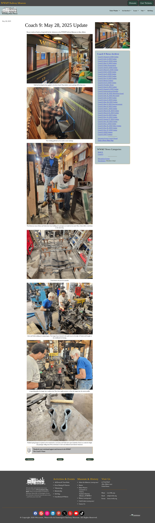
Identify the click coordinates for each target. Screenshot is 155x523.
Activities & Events (64, 479)
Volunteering (58, 488)
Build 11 (100, 152)
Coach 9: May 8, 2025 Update (107, 106)
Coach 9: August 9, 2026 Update (108, 57)
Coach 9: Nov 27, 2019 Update (107, 130)
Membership (58, 491)
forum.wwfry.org (112, 498)
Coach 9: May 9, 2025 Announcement (110, 104)
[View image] (60, 58)
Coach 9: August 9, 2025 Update (108, 89)
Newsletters (101, 161)
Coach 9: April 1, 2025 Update (107, 108)
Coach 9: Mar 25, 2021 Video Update (109, 126)
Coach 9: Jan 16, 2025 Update (107, 115)
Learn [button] (135, 11)
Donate (132, 3)
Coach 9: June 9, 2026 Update (107, 61)
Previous (30, 459)
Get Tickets (146, 3)
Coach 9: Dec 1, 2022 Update (107, 124)
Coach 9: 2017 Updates (105, 134)
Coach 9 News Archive (108, 54)
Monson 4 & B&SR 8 (85, 496)
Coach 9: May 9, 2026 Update (107, 63)
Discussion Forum (104, 158)
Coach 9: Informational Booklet (108, 91)
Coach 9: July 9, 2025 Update (107, 98)
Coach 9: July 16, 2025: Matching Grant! (111, 93)
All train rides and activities (33, 488)
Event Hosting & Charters (62, 485)
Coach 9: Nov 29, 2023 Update (107, 121)
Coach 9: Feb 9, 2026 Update (107, 72)
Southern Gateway (84, 494)
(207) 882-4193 (111, 493)
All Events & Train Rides (62, 482)
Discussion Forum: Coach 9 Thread (108, 138)
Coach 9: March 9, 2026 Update (108, 70)
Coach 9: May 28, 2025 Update (108, 102)
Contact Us (82, 504)
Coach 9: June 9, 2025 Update (107, 100)
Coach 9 (100, 154)
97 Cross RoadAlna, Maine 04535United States (107, 484)
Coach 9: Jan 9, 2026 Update (107, 74)
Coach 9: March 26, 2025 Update (108, 111)
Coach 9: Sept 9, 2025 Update (107, 87)
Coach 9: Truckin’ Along (106, 85)
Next (89, 459)
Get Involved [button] (126, 11)
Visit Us (106, 479)
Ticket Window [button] (114, 11)
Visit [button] (142, 11)
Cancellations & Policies (61, 497)
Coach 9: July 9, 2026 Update (107, 59)
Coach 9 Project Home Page (106, 140)
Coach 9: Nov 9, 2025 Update (107, 78)
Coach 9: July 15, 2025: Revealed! (108, 95)
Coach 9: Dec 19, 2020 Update (107, 128)
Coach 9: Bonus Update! (105, 80)
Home (60, 459)
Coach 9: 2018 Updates (105, 132)
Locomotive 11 (83, 490)
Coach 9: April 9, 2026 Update (107, 67)
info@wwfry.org (112, 496)
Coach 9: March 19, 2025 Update (108, 113)
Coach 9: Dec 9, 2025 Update (107, 76)
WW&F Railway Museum (13, 3)
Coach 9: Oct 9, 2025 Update (107, 83)
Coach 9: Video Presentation (107, 65)
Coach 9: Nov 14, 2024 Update (107, 117)
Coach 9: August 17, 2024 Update (108, 119)
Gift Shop (150, 11)
